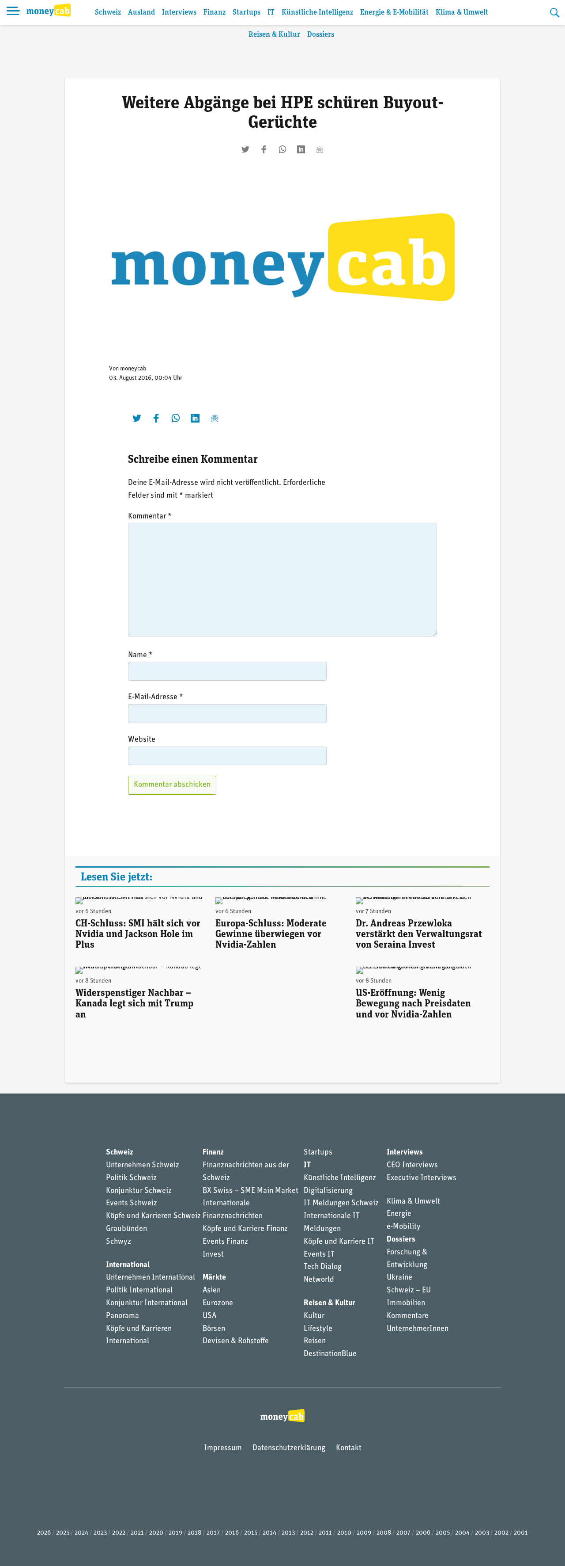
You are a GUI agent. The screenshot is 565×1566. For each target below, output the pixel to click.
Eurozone (218, 1303)
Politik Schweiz (131, 1178)
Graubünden (126, 1229)
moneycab (133, 369)
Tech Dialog (323, 1267)
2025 (62, 1533)
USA (209, 1316)
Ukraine (399, 1278)
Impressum (223, 1448)
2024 (81, 1533)
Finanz (214, 12)
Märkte (214, 1278)
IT (271, 12)
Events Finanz (225, 1242)
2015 (250, 1533)
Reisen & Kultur (274, 34)
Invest (213, 1255)
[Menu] (13, 12)
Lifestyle (318, 1329)
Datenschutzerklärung (288, 1448)
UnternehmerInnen (417, 1329)
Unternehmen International (150, 1278)
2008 (384, 1533)
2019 (175, 1533)
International (128, 1265)
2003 (482, 1533)
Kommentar (150, 517)
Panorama (122, 1316)
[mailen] (319, 149)
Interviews (179, 12)
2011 (325, 1533)
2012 (306, 1533)
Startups (246, 12)
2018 (194, 1533)
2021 (137, 1533)
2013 (288, 1533)
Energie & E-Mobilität (394, 12)
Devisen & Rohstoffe (236, 1341)
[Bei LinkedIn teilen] (301, 149)
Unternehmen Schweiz (142, 1166)
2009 (364, 1533)
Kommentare (408, 1316)
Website (141, 740)
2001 (521, 1533)
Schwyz (118, 1242)
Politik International (139, 1291)
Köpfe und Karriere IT (339, 1242)
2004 (462, 1533)
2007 (403, 1533)
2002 (501, 1533)
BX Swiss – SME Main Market (250, 1191)
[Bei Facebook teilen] (264, 149)
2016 (232, 1533)
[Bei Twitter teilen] (245, 149)
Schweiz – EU (409, 1291)
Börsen (214, 1329)
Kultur (314, 1316)
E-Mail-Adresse (155, 697)
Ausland (141, 12)
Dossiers (320, 34)
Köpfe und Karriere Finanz (245, 1229)
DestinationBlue (330, 1354)
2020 (156, 1533)
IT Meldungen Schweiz (341, 1204)
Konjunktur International (147, 1303)
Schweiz (108, 12)
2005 (443, 1533)
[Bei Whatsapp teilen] (282, 149)
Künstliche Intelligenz (317, 12)
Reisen (315, 1341)
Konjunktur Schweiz (139, 1191)
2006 (423, 1533)
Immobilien (406, 1303)
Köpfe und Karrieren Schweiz (153, 1216)
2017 (213, 1533)
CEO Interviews (412, 1166)
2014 (269, 1533)
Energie (399, 1214)
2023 (100, 1533)
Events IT (319, 1255)
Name (140, 655)
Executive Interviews (421, 1178)
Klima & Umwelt (462, 12)
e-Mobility (404, 1227)
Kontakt (349, 1448)
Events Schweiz (131, 1204)
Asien (212, 1291)
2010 (344, 1533)
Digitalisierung (328, 1191)
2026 (44, 1533)
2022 (118, 1533)
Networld (319, 1280)
